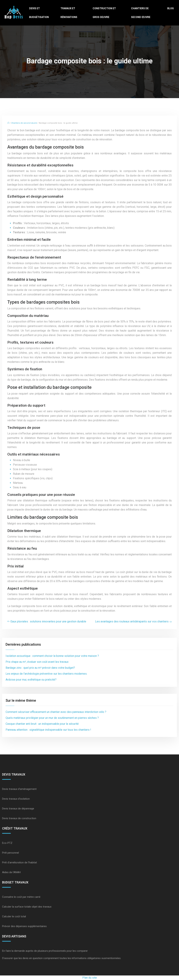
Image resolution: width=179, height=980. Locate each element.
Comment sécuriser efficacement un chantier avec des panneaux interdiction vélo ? (56, 712)
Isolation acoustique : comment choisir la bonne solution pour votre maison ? (52, 656)
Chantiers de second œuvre (140, 13)
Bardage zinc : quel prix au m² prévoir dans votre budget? (40, 667)
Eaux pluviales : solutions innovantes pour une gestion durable (48, 621)
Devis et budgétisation (39, 13)
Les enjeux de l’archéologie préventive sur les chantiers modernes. (46, 673)
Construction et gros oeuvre (104, 13)
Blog (170, 8)
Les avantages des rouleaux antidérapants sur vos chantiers (132, 621)
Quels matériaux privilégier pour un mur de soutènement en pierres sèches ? (52, 718)
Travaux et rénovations (68, 13)
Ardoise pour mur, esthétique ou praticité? (31, 679)
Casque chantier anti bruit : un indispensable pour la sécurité (42, 723)
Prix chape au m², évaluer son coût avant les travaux (37, 661)
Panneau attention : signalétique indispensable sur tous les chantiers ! (48, 729)
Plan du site (89, 977)
